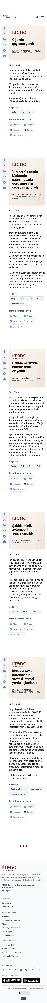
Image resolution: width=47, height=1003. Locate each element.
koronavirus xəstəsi (18, 794)
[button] (4, 28)
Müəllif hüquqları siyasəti (11, 953)
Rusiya (13, 299)
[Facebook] (10, 969)
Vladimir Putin (26, 299)
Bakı (39, 466)
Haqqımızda (6, 917)
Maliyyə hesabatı (8, 935)
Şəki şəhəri (36, 612)
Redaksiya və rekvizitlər (11, 920)
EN (19, 999)
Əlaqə (4, 924)
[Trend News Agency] (9, 868)
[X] (15, 969)
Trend (31, 735)
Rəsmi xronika (7, 907)
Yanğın (13, 112)
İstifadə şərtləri (8, 945)
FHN (23, 112)
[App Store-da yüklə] (12, 980)
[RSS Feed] (37, 969)
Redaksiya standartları (11, 928)
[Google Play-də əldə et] (31, 980)
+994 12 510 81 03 (8, 888)
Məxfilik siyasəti (8, 949)
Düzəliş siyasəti (8, 931)
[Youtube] (21, 969)
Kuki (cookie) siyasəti (10, 956)
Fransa (39, 299)
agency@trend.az (8, 891)
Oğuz (31, 112)
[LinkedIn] (32, 969)
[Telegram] (26, 969)
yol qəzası (15, 612)
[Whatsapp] (4, 969)
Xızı (30, 466)
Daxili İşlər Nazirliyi (18, 789)
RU (28, 999)
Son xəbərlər (7, 903)
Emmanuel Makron (18, 304)
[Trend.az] (9, 17)
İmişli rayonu (36, 789)
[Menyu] (42, 17)
